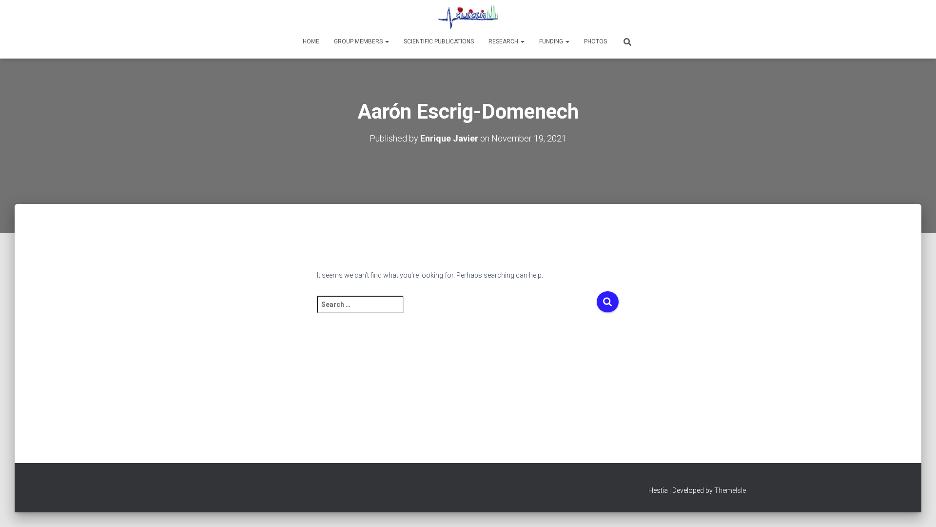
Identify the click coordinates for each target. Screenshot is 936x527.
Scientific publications (439, 41)
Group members (359, 41)
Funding (552, 41)
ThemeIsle (730, 490)
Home (311, 41)
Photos (595, 41)
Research (504, 41)
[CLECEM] (468, 17)
